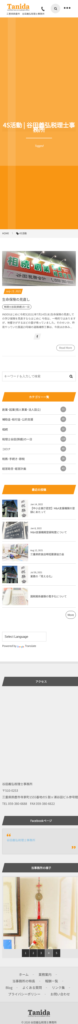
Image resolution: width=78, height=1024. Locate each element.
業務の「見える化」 (42, 576)
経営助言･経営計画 (33, 469)
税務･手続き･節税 (33, 459)
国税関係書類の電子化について (48, 596)
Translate (30, 646)
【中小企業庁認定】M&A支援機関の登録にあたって (52, 510)
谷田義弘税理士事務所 (21, 840)
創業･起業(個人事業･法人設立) (33, 409)
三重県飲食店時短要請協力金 (47, 554)
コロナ (33, 449)
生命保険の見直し (16, 299)
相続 (33, 429)
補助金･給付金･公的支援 (33, 419)
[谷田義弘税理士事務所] (18, 7)
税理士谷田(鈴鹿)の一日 (33, 439)
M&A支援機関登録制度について (48, 532)
